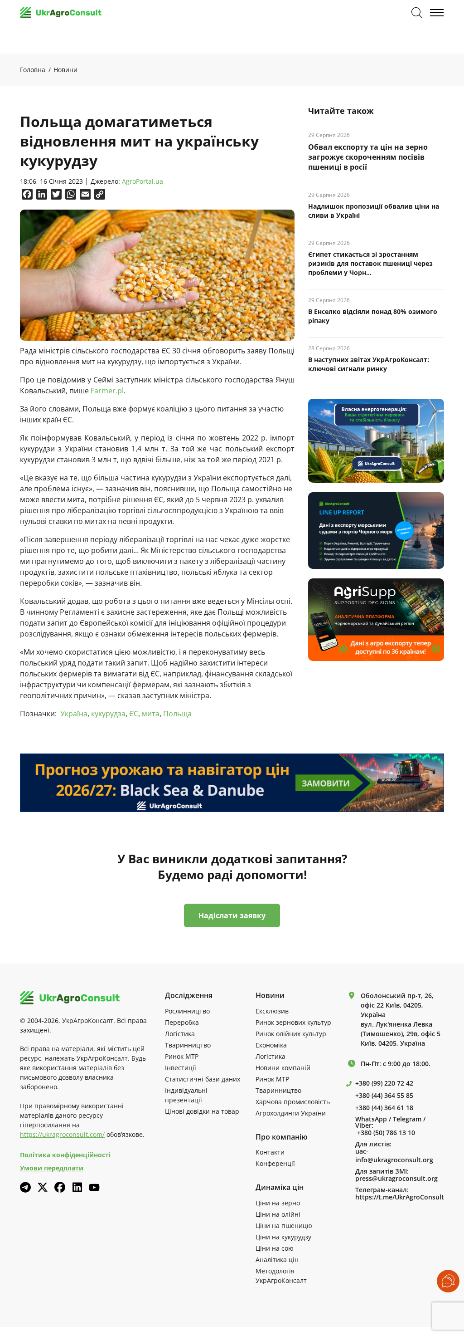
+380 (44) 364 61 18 (384, 1108)
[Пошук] (417, 12)
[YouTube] (94, 1187)
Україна (73, 714)
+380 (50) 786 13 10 (386, 1133)
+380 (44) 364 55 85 (384, 1095)
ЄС (133, 714)
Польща (177, 714)
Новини (65, 69)
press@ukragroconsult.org (396, 1179)
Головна (32, 69)
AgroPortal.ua (142, 182)
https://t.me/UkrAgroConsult (399, 1197)
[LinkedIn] (77, 1187)
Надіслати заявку (232, 915)
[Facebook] (59, 1187)
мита (151, 714)
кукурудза (108, 714)
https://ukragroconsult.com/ (62, 1134)
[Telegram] (25, 1187)
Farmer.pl (107, 391)
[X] (42, 1187)
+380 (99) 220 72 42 (384, 1083)
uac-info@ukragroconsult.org (394, 1155)
